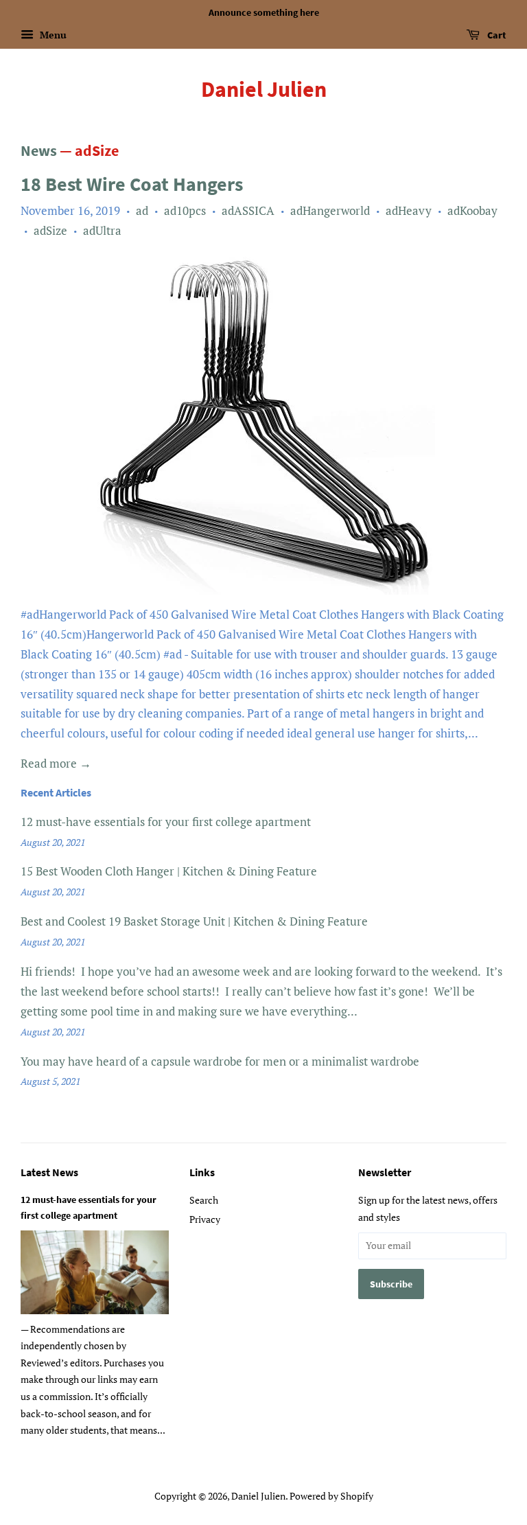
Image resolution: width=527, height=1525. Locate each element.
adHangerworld (330, 210)
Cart (495, 35)
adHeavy (409, 210)
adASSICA (248, 210)
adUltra (102, 230)
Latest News (49, 1172)
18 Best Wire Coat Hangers (132, 184)
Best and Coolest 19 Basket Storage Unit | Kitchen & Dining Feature (194, 921)
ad (142, 210)
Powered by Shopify (331, 1495)
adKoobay (472, 210)
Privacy (204, 1219)
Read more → (56, 763)
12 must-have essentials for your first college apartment (166, 821)
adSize (50, 230)
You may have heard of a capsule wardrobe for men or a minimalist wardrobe (220, 1061)
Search (203, 1199)
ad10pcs (185, 210)
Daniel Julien (264, 89)
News (39, 150)
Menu (52, 34)
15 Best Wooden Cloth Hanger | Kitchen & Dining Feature (169, 871)
